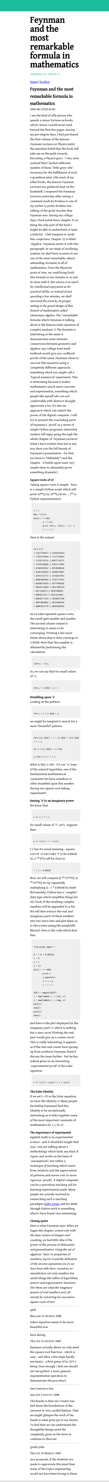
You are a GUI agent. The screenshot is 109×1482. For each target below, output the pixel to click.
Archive (45, 82)
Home (34, 82)
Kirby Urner (52, 1204)
